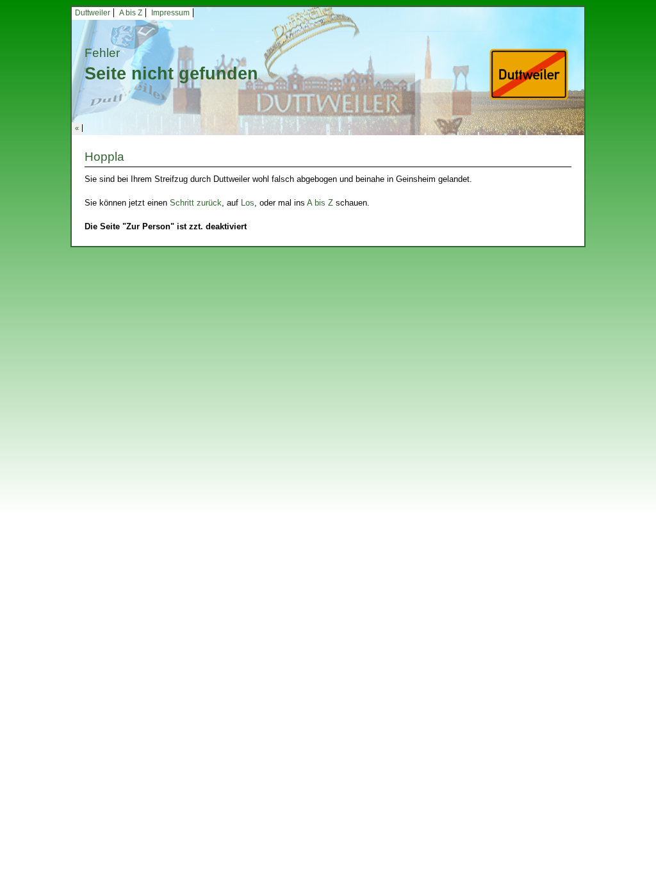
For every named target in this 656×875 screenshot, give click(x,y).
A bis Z (130, 12)
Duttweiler (92, 12)
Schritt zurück (196, 203)
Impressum (170, 12)
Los (247, 203)
